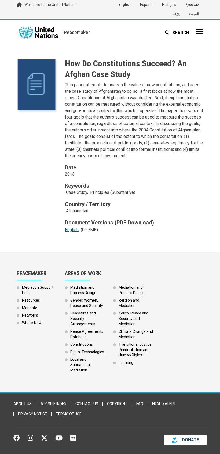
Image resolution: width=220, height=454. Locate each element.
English (124, 4)
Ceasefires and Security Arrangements (83, 318)
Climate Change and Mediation (136, 334)
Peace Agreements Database (86, 334)
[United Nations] (38, 32)
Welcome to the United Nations (50, 4)
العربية (194, 14)
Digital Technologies (87, 352)
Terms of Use (69, 414)
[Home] (75, 32)
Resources (31, 300)
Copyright (117, 404)
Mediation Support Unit (37, 290)
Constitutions (81, 344)
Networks (30, 315)
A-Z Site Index (54, 404)
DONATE (190, 439)
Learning (126, 362)
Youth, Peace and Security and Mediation (133, 318)
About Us (22, 404)
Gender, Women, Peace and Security (86, 303)
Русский (192, 4)
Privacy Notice (32, 414)
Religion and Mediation (129, 303)
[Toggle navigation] (199, 32)
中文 (176, 14)
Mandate (29, 308)
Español (146, 4)
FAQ (139, 404)
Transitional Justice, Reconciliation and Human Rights (135, 349)
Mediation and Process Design (83, 290)
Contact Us (86, 404)
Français (169, 4)
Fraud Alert (164, 404)
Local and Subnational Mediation (80, 364)
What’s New (32, 323)
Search (180, 32)
